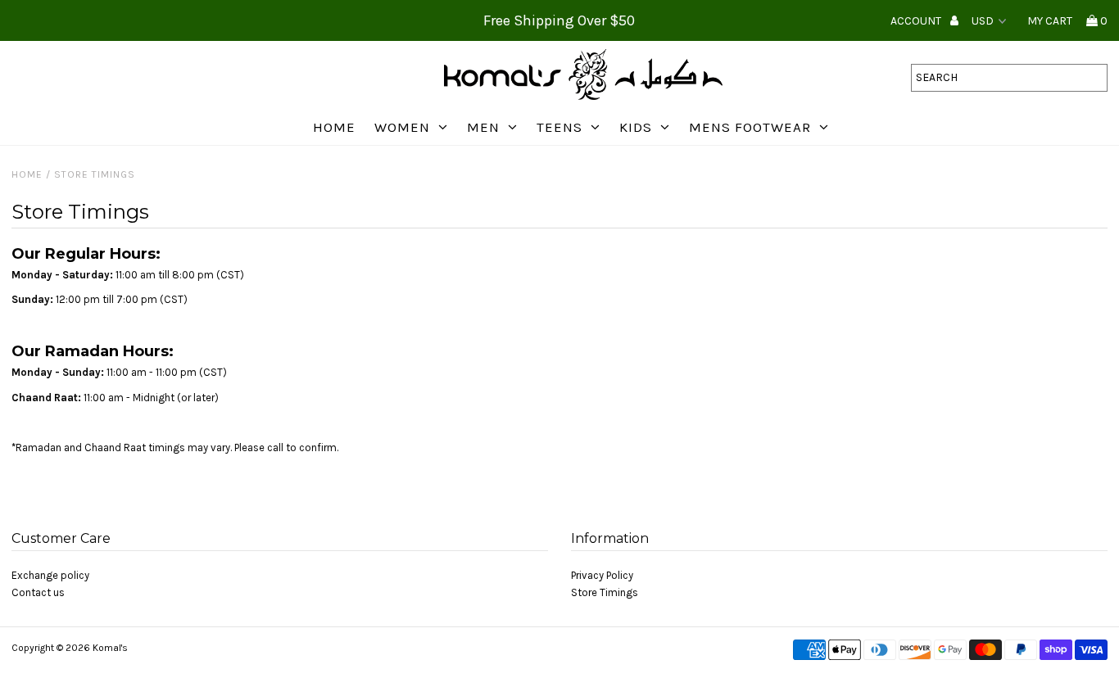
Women (402, 127)
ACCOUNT (917, 21)
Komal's (110, 647)
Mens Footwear (750, 127)
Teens (559, 127)
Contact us (38, 592)
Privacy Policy (602, 575)
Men (483, 127)
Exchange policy (50, 575)
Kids (635, 127)
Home (334, 127)
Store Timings (604, 592)
